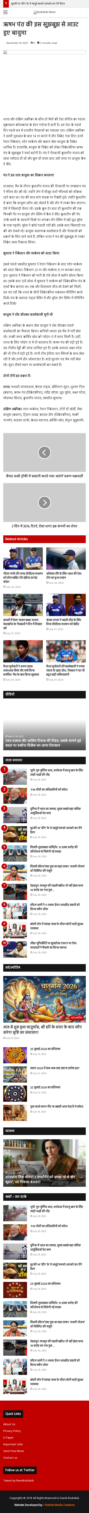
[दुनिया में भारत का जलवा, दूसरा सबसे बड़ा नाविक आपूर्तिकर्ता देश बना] (15, 815)
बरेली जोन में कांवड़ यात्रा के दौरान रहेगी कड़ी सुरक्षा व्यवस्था (56, 926)
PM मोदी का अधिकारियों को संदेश (49, 789)
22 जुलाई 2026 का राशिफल (45, 1087)
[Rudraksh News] (45, 12)
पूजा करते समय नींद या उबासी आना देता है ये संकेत (56, 1106)
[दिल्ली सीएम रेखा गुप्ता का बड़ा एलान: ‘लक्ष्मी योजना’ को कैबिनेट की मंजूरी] (15, 873)
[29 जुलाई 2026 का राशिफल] (15, 1290)
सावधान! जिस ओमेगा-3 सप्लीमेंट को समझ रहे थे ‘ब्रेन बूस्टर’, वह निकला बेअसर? (40, 1179)
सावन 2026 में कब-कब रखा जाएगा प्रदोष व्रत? (55, 1068)
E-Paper (8, 1438)
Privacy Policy (12, 1431)
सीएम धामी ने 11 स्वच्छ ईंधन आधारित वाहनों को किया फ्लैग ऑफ (55, 907)
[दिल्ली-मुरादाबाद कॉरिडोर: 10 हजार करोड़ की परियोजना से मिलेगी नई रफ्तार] (15, 853)
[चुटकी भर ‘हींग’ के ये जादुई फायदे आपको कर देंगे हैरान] (15, 834)
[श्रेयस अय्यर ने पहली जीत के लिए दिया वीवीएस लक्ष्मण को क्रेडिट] (66, 605)
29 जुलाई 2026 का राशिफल (45, 1283)
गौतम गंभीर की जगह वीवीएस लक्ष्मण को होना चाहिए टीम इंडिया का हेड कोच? (23, 578)
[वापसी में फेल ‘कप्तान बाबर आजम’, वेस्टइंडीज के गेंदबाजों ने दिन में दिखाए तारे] (23, 605)
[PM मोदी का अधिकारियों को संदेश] (15, 796)
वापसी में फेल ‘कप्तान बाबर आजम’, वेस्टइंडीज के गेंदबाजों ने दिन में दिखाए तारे (22, 624)
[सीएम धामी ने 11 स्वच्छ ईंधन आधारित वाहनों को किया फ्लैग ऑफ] (15, 911)
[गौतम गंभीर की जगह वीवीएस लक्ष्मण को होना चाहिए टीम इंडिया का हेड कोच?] (23, 558)
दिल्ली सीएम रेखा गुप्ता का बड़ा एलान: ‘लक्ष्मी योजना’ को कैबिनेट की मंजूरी (57, 868)
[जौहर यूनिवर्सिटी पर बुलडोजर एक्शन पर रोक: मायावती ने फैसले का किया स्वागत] (15, 949)
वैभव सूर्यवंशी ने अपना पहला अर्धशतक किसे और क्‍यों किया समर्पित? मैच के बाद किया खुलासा (21, 670)
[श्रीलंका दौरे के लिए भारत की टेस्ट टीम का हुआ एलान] (66, 558)
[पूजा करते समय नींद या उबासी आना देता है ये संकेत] (15, 1113)
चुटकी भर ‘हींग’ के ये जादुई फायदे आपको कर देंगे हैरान (38, 4)
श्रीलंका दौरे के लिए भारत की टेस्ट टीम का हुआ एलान (63, 575)
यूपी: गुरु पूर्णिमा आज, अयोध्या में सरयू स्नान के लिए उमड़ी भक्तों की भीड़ (56, 772)
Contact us (10, 1458)
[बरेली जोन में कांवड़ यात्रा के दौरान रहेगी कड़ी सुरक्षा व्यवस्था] (15, 930)
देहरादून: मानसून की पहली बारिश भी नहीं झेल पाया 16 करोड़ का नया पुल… (56, 888)
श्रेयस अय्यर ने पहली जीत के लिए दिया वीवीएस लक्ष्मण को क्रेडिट (63, 622)
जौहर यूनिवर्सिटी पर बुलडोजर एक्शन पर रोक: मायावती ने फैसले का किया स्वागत (53, 945)
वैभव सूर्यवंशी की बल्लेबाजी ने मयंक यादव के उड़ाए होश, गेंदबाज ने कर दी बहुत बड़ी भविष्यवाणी (65, 670)
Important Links (13, 1444)
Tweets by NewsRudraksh (18, 1480)
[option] (44, 726)
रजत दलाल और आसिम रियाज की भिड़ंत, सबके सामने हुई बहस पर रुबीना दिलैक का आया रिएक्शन (43, 743)
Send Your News (13, 1451)
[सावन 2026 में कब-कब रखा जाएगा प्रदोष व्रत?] (15, 1074)
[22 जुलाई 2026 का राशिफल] (15, 1094)
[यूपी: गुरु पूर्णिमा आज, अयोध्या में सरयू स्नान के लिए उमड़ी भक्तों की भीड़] (15, 777)
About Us (9, 1424)
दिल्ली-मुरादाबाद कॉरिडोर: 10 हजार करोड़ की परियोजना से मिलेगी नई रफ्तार (54, 849)
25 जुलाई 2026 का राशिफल (45, 1049)
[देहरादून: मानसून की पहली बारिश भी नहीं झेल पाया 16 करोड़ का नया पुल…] (15, 892)
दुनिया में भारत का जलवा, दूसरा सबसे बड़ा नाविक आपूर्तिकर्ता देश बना (55, 811)
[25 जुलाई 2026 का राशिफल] (15, 1055)
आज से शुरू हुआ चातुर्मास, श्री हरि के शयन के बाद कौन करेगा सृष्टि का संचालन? (42, 1030)
